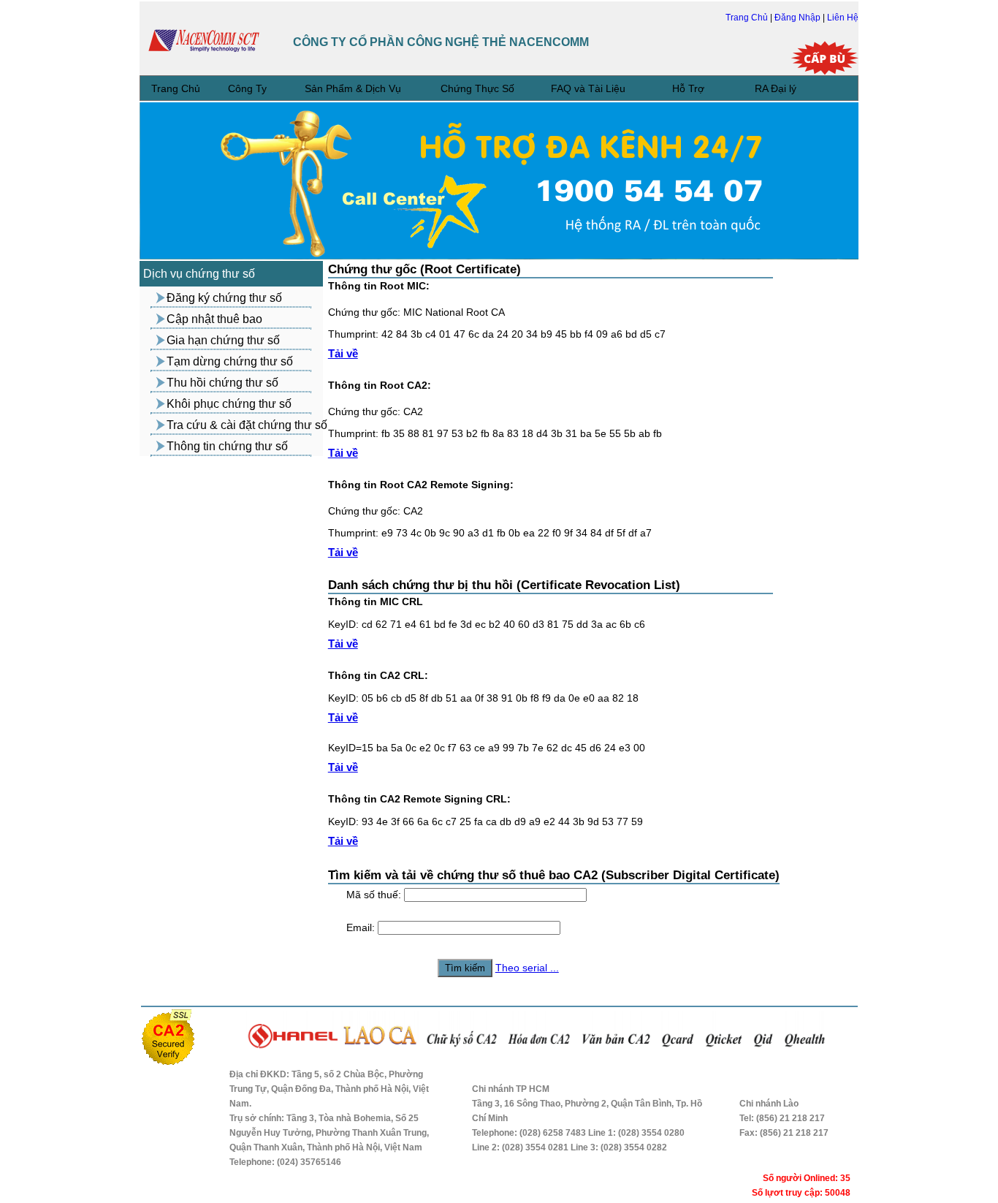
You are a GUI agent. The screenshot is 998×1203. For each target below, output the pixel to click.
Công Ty (247, 88)
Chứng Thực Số (477, 88)
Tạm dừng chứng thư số (230, 361)
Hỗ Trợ (688, 88)
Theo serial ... (527, 968)
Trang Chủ (747, 17)
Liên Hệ (842, 17)
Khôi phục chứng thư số (229, 404)
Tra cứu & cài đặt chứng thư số (247, 425)
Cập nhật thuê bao (214, 319)
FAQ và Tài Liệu (588, 88)
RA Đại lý (775, 88)
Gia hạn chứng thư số (223, 340)
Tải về (343, 353)
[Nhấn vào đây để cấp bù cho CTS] (824, 58)
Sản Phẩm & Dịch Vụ (353, 88)
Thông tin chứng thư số (227, 446)
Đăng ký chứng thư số (224, 298)
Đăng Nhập (798, 17)
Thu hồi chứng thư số (222, 382)
